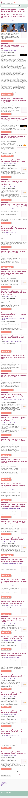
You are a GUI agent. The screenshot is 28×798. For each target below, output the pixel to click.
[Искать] (19, 6)
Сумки (18, 103)
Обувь (15, 20)
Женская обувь (19, 341)
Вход (2, 784)
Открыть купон (5, 113)
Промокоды (3, 782)
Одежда (11, 20)
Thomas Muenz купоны (5, 775)
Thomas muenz (7, 20)
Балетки (18, 318)
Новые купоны (4, 783)
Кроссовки (3, 319)
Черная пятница (22, 103)
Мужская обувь (20, 360)
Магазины (3, 781)
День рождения (20, 208)
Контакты (3, 786)
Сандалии (22, 318)
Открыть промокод (6, 40)
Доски (18, 657)
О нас (2, 785)
